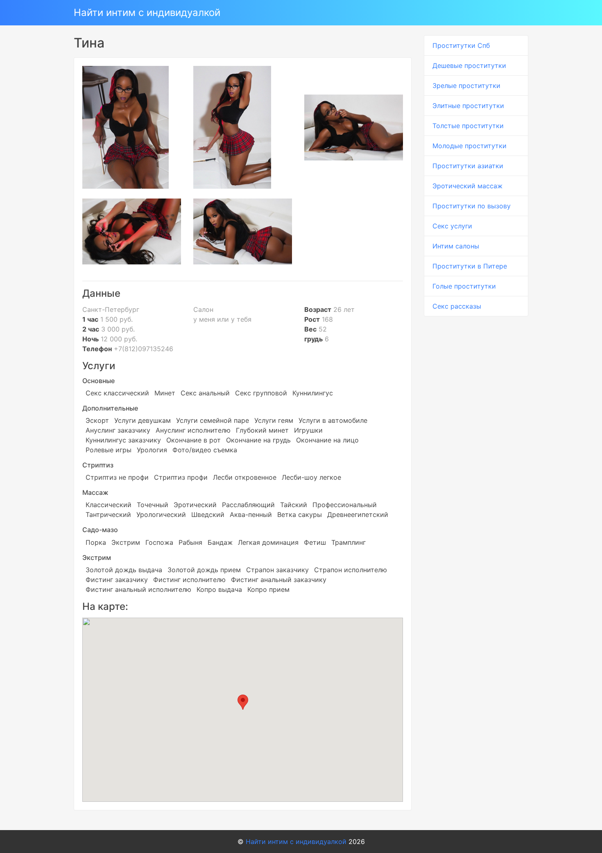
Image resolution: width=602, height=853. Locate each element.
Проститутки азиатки (467, 166)
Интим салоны (455, 246)
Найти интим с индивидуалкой (147, 12)
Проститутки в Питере (469, 266)
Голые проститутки (464, 286)
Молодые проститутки (469, 146)
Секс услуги (452, 226)
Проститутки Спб (461, 45)
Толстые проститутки (468, 126)
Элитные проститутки (468, 106)
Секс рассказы (456, 306)
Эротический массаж (467, 186)
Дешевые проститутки (469, 65)
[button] (243, 702)
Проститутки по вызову (471, 206)
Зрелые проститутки (466, 85)
